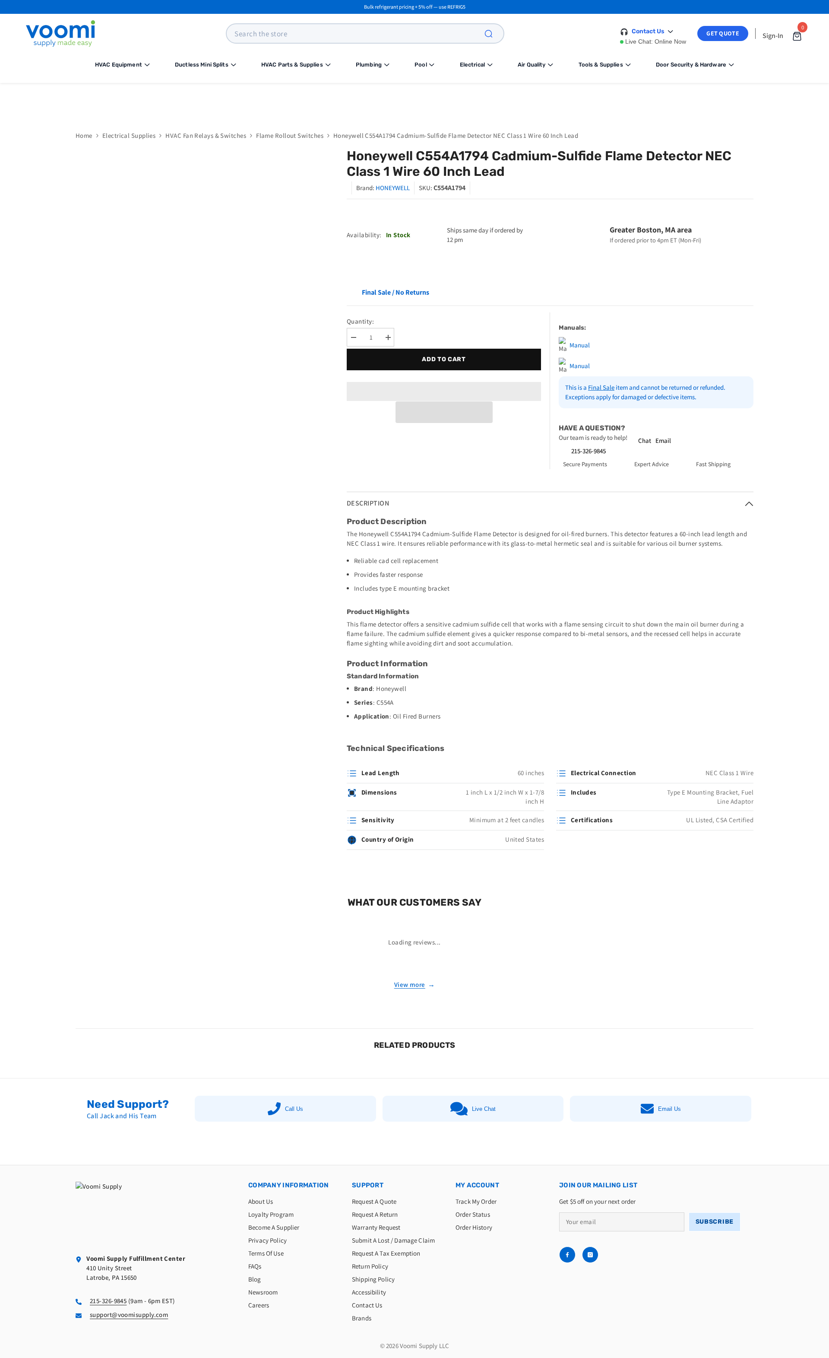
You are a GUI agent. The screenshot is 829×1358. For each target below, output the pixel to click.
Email (663, 440)
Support (367, 1185)
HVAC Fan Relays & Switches (205, 135)
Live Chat (484, 1109)
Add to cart (444, 359)
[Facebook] (567, 1255)
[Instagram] (590, 1255)
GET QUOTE (722, 33)
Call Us (294, 1109)
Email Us (669, 1109)
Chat (644, 440)
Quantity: (360, 321)
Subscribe (715, 1221)
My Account (477, 1185)
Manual (580, 345)
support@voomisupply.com (129, 1314)
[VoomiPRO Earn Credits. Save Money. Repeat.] (414, 100)
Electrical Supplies (129, 135)
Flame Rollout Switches (289, 135)
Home (84, 135)
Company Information (288, 1185)
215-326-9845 (588, 451)
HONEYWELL (393, 188)
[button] (444, 412)
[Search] (493, 33)
